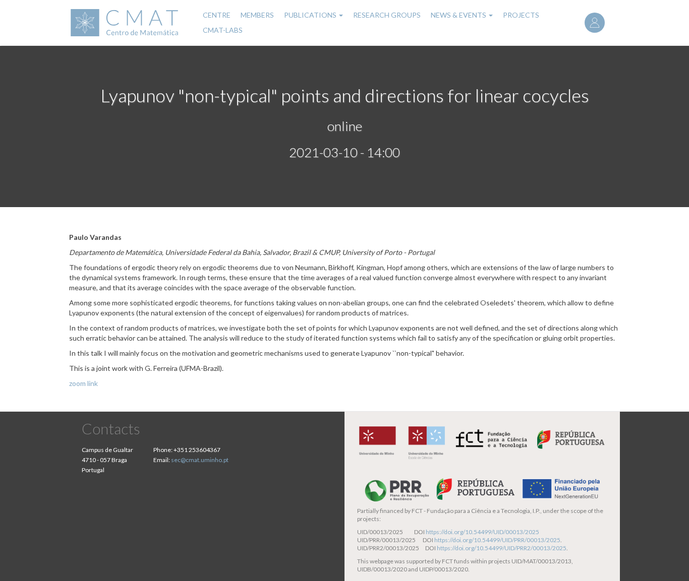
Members (257, 15)
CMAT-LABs (223, 30)
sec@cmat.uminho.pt (199, 460)
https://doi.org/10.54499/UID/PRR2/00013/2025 (501, 548)
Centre (217, 15)
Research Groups (387, 15)
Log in (595, 23)
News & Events (459, 15)
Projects (521, 15)
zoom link (83, 383)
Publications (311, 15)
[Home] (129, 23)
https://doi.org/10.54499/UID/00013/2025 (482, 532)
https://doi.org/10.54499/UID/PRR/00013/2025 (497, 540)
